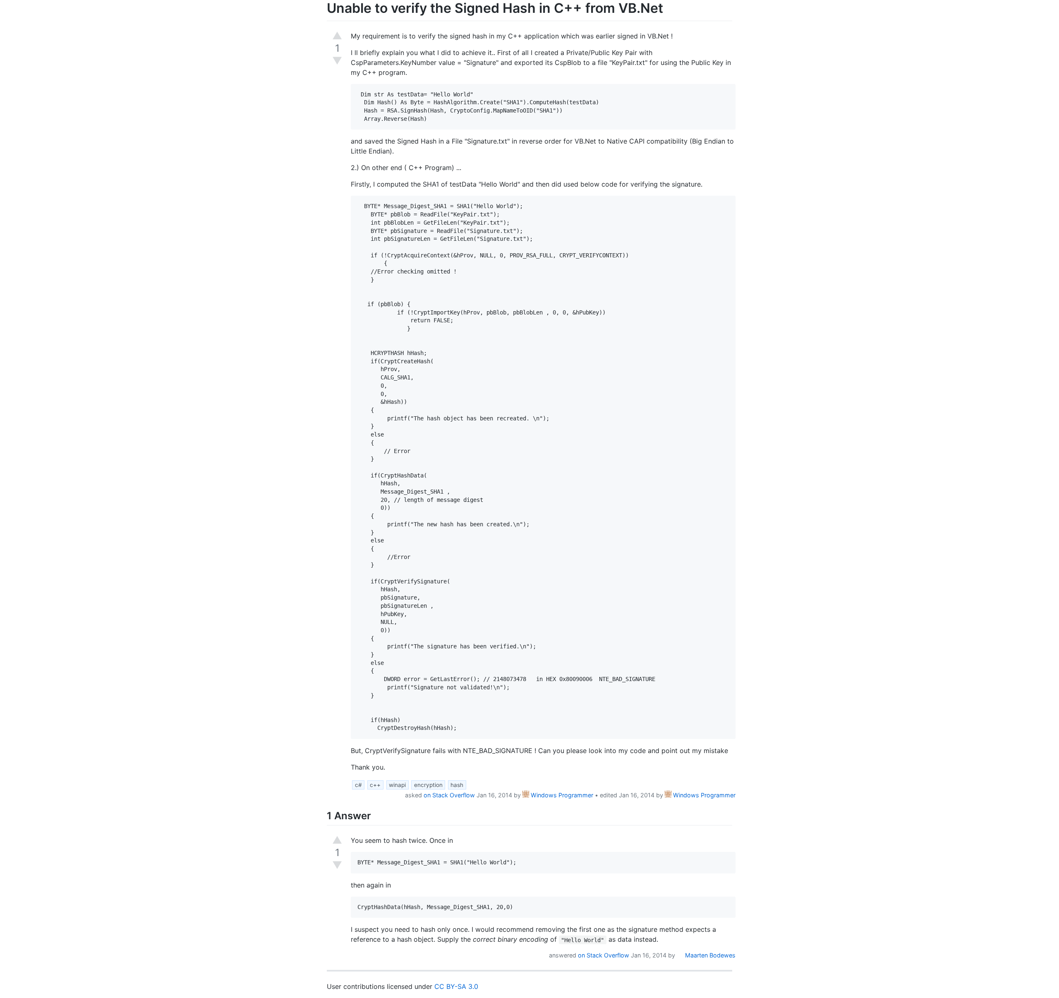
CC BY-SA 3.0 (456, 986)
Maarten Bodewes (709, 955)
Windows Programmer (561, 795)
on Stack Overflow (449, 795)
